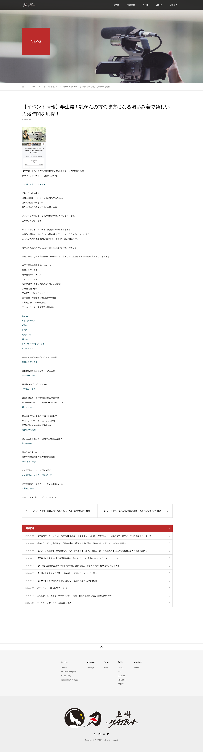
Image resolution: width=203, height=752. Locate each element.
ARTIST (120, 684)
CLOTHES (121, 676)
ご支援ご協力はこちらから (33, 184)
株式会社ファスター (30, 362)
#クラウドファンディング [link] (33, 343)
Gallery (159, 4)
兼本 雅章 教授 (29, 461)
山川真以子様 (28, 488)
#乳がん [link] (25, 339)
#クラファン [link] (27, 348)
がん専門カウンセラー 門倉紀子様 (37, 475)
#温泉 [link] (24, 325)
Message (131, 4)
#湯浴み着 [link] (26, 334)
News (145, 4)
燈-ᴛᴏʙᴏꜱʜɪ (27, 407)
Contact (173, 4)
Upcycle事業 (66, 676)
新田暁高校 (27, 443)
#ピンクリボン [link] (28, 320)
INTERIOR (121, 680)
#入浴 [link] (24, 330)
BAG (119, 671)
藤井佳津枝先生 (29, 429)
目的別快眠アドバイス (69, 680)
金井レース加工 (29, 375)
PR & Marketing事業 (69, 671)
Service (116, 4)
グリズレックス (29, 389)
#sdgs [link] (25, 316)
